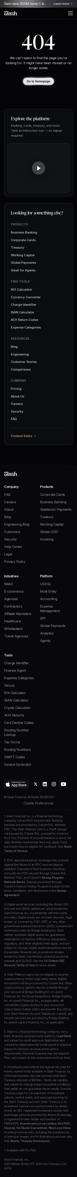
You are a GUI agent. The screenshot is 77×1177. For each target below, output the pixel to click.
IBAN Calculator (22, 312)
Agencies (11, 599)
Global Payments (23, 263)
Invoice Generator (17, 764)
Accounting (48, 599)
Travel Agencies (16, 636)
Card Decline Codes (18, 723)
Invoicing (46, 539)
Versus (9, 685)
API (43, 618)
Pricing (16, 389)
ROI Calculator (21, 289)
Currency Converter (26, 297)
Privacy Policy (14, 562)
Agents (45, 641)
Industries (11, 576)
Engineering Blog (16, 524)
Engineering (20, 354)
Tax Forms (12, 742)
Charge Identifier (23, 305)
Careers (17, 404)
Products (46, 487)
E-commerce (14, 591)
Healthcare (12, 621)
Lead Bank (63, 1036)
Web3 (8, 584)
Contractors (13, 606)
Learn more (61, 3)
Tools (8, 655)
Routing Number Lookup (16, 732)
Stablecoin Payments (56, 509)
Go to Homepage (38, 81)
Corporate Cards (23, 240)
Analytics (47, 633)
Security (17, 411)
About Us (17, 396)
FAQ (14, 419)
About (8, 509)
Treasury (17, 247)
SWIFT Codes (14, 757)
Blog (14, 347)
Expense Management (50, 608)
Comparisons (21, 369)
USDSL (45, 584)
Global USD (49, 532)
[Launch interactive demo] (38, 169)
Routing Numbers (17, 749)
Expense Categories (26, 327)
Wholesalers (13, 629)
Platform (46, 576)
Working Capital (22, 255)
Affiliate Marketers (17, 614)
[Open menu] (70, 13)
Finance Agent (15, 670)
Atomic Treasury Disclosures (29, 1141)
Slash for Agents (23, 270)
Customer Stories (24, 362)
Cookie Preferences (38, 803)
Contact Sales (21, 436)
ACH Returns (14, 715)
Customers (12, 532)
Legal (8, 554)
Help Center (13, 547)
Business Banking (24, 232)
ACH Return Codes (24, 320)
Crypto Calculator (17, 708)
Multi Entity (48, 591)
